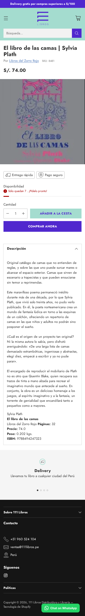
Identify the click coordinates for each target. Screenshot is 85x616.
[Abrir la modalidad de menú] (5, 18)
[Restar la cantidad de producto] (8, 213)
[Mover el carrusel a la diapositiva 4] (47, 490)
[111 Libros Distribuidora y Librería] (43, 18)
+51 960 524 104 (23, 539)
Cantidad (9, 204)
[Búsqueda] (77, 33)
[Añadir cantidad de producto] (23, 213)
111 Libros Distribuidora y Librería (49, 602)
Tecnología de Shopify (17, 607)
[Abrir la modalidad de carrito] (77, 18)
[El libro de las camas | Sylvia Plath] (42, 121)
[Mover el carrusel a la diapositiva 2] (41, 490)
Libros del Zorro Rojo (24, 60)
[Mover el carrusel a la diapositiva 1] (37, 490)
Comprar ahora (42, 226)
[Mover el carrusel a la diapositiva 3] (44, 490)
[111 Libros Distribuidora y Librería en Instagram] (5, 576)
